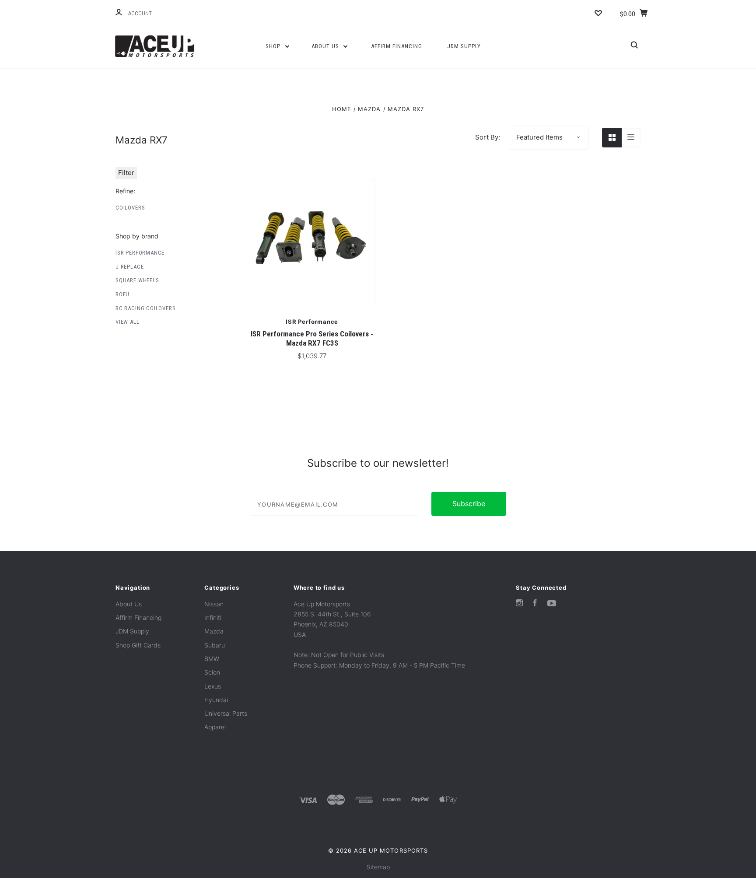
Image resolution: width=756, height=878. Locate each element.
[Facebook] (535, 604)
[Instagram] (519, 604)
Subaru (214, 645)
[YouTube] (551, 604)
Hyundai (216, 699)
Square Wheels (137, 280)
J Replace (130, 266)
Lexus (212, 686)
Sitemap (378, 867)
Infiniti (212, 617)
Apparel (215, 727)
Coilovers (130, 207)
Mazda (214, 631)
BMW (211, 658)
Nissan (214, 604)
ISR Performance (140, 252)
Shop (274, 46)
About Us (326, 46)
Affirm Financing (396, 46)
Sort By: (487, 137)
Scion (212, 672)
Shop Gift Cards (138, 645)
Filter (126, 172)
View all (128, 321)
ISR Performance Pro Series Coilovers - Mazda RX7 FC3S (312, 338)
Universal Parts (225, 713)
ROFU (123, 294)
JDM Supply (464, 46)
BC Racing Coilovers (145, 308)
